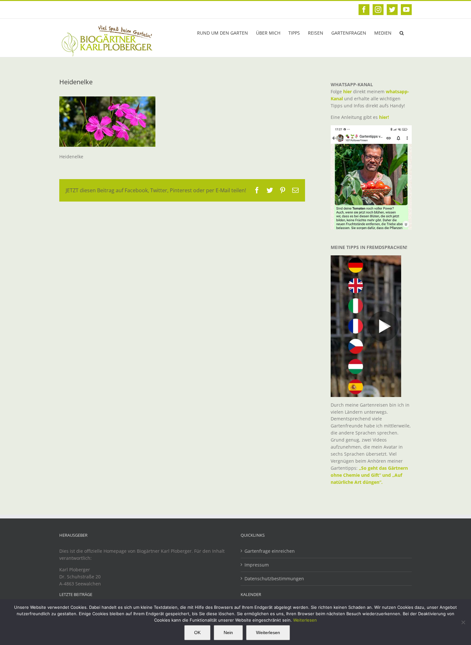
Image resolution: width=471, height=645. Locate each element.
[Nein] (463, 622)
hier (347, 91)
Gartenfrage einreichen (269, 551)
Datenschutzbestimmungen (274, 578)
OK (197, 632)
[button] (402, 32)
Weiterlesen (305, 620)
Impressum (256, 565)
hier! (384, 117)
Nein (228, 632)
